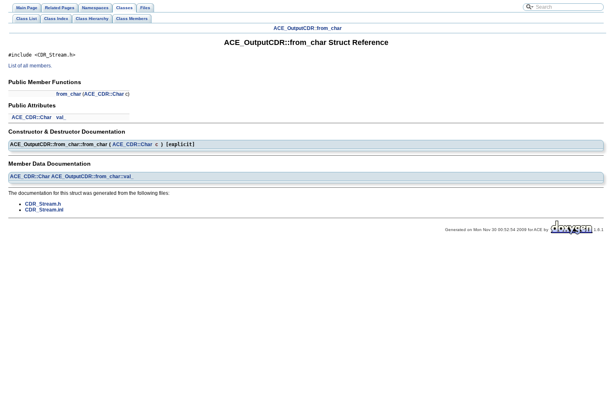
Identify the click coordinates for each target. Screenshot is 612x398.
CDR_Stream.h (43, 204)
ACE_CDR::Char (104, 94)
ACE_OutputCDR (294, 28)
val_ (61, 117)
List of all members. (30, 66)
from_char (329, 28)
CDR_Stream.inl (44, 210)
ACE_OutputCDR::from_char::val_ (92, 176)
